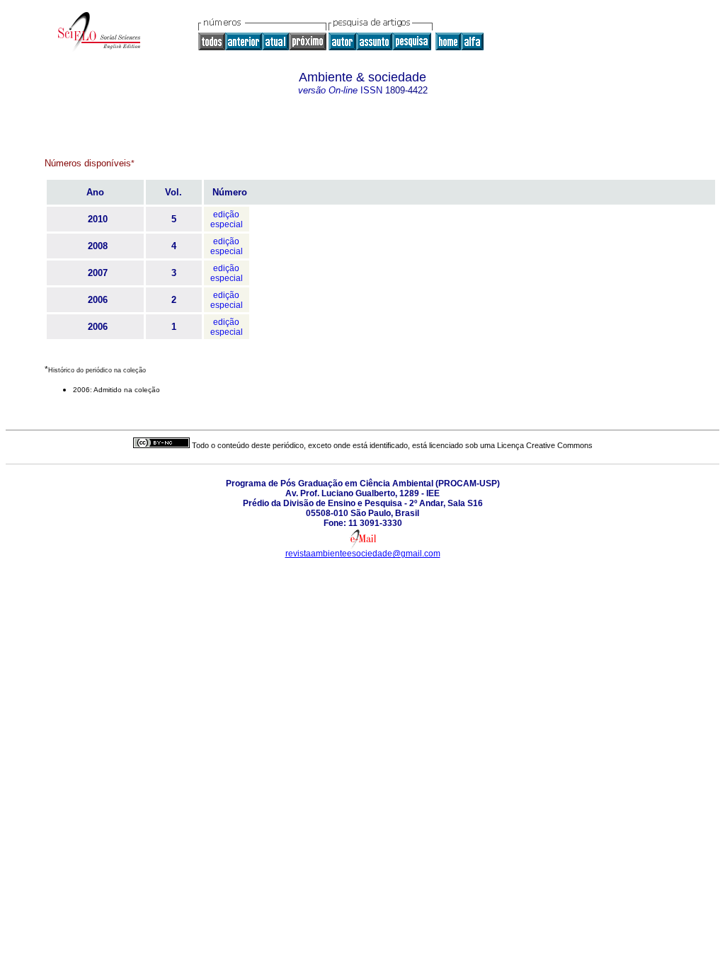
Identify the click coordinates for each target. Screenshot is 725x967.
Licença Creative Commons (545, 445)
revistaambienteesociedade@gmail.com (362, 554)
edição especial (226, 219)
